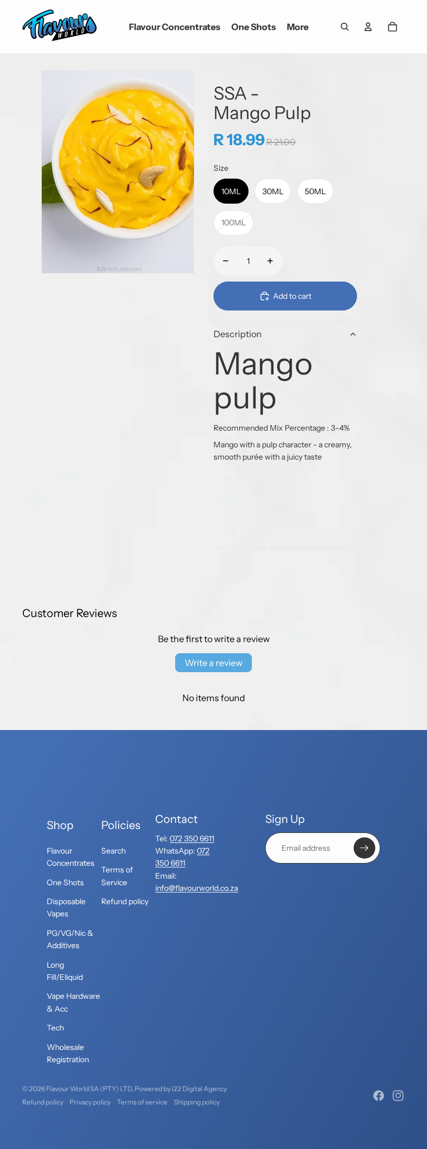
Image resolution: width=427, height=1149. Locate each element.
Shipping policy (197, 1102)
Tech (55, 1028)
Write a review (213, 662)
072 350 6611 (192, 839)
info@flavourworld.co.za (196, 888)
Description (238, 333)
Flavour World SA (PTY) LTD (89, 1088)
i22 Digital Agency (199, 1088)
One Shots (65, 882)
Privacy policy (90, 1102)
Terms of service (142, 1102)
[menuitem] (298, 26)
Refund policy (124, 901)
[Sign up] (364, 848)
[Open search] (344, 26)
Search (113, 851)
